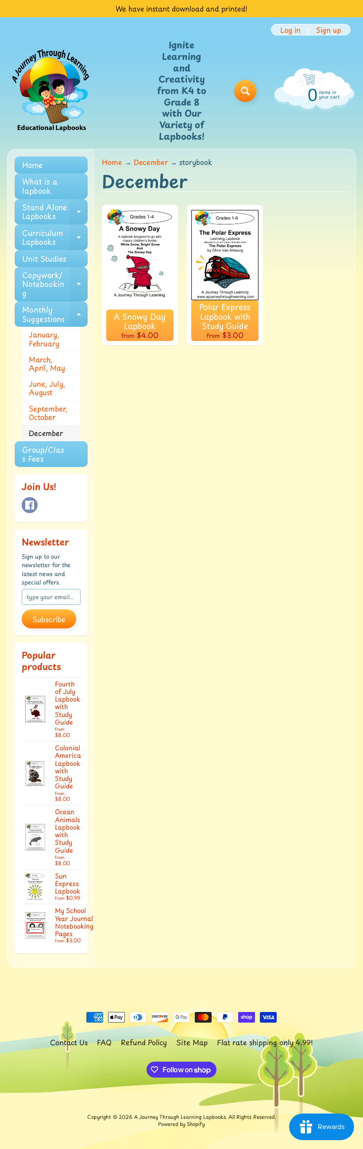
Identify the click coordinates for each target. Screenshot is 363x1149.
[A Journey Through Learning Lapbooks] (51, 90)
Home (32, 165)
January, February (44, 338)
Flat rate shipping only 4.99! (265, 1042)
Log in (290, 29)
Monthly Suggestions (55, 314)
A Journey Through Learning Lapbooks (180, 1117)
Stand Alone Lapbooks (55, 212)
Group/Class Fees (43, 454)
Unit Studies (44, 258)
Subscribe (49, 619)
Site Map (192, 1042)
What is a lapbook (39, 186)
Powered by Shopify (181, 1124)
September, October (48, 412)
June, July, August (47, 387)
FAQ (104, 1042)
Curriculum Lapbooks (55, 237)
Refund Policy (144, 1042)
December (46, 432)
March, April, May (47, 363)
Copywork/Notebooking (55, 284)
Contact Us (69, 1042)
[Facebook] (30, 505)
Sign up (328, 29)
